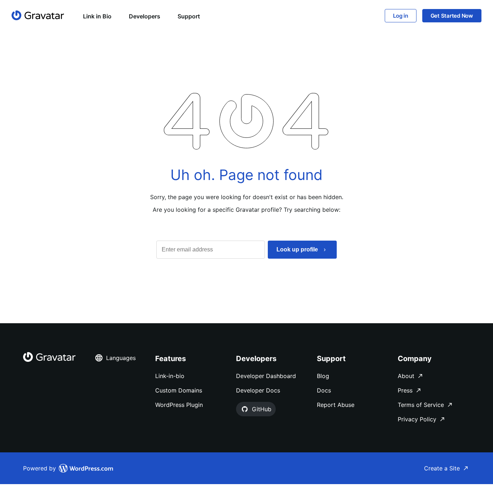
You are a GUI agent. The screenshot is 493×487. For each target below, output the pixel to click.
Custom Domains (178, 390)
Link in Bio (97, 16)
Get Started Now (452, 15)
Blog (323, 375)
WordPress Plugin (179, 404)
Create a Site (442, 468)
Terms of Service (421, 404)
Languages (121, 357)
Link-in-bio (169, 375)
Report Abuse (335, 404)
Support (189, 16)
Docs (324, 390)
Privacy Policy (417, 419)
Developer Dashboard (266, 375)
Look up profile (297, 249)
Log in (400, 15)
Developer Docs (258, 390)
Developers (144, 16)
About (406, 375)
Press (405, 390)
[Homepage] (38, 15)
